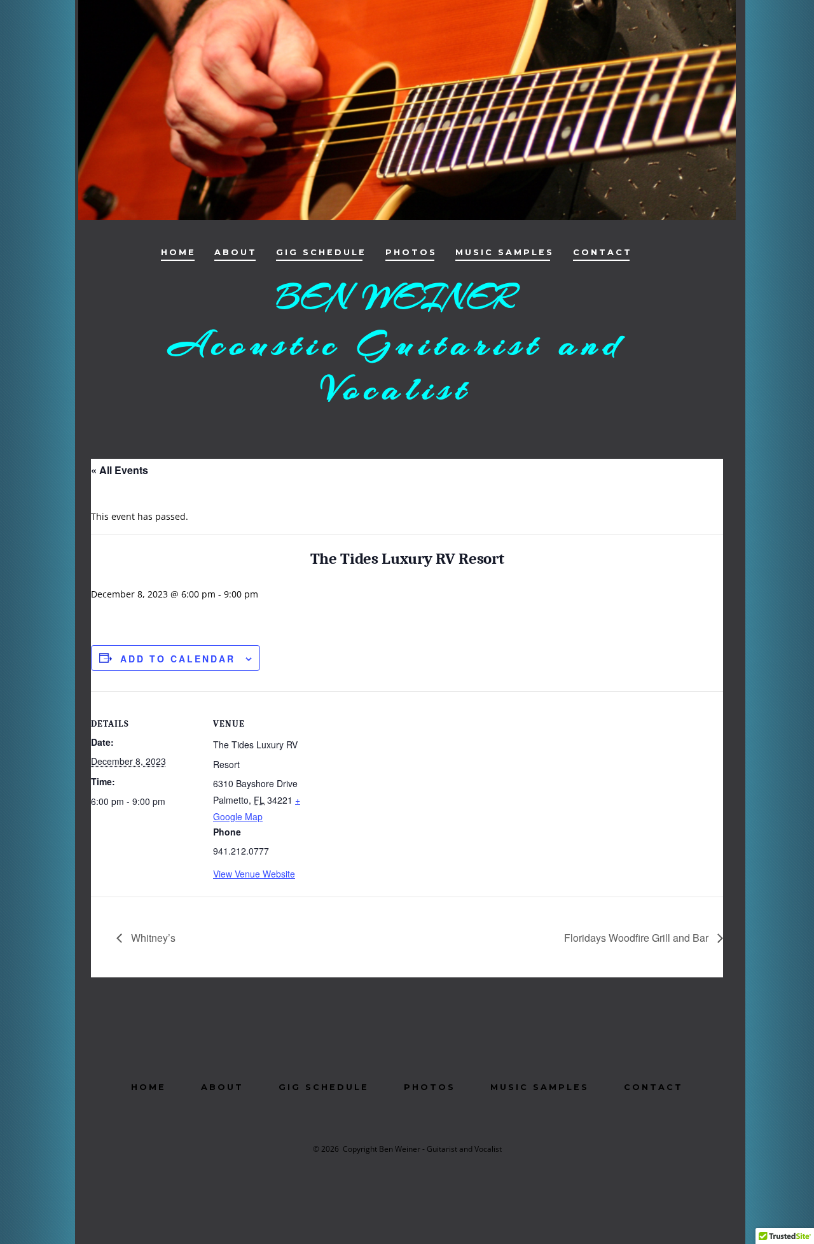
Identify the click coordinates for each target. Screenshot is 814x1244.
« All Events (119, 470)
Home (178, 252)
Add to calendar (177, 658)
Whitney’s (152, 937)
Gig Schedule (321, 252)
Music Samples (504, 252)
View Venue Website (254, 873)
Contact (602, 252)
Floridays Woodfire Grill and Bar (637, 937)
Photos (411, 252)
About (235, 252)
